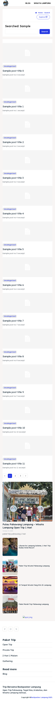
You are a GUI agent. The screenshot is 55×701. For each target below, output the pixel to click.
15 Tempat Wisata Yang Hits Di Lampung (35, 585)
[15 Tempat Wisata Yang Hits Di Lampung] (10, 585)
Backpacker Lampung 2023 (41, 697)
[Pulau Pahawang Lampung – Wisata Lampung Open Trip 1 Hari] (27, 502)
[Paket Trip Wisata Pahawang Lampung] (10, 566)
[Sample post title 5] (27, 231)
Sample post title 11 (14, 463)
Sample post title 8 (13, 356)
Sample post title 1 (13, 106)
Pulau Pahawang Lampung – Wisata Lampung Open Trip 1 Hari (23, 526)
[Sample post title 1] (27, 89)
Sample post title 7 (13, 320)
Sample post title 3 (13, 177)
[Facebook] (5, 629)
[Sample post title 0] (27, 53)
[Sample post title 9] (27, 374)
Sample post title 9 (13, 392)
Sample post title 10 (14, 427)
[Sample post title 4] (27, 196)
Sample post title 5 (13, 249)
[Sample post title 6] (27, 267)
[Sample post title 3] (27, 160)
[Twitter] (16, 629)
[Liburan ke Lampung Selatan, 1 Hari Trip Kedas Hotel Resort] (10, 547)
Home (40, 13)
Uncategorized (10, 66)
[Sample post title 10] (27, 410)
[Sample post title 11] (27, 446)
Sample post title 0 (13, 70)
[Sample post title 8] (27, 339)
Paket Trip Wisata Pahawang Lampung (34, 566)
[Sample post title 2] (27, 124)
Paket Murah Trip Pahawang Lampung (34, 604)
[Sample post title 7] (27, 303)
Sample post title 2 (13, 142)
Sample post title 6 (13, 285)
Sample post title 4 (13, 213)
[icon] (36, 13)
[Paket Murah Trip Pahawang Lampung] (10, 604)
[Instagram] (10, 629)
